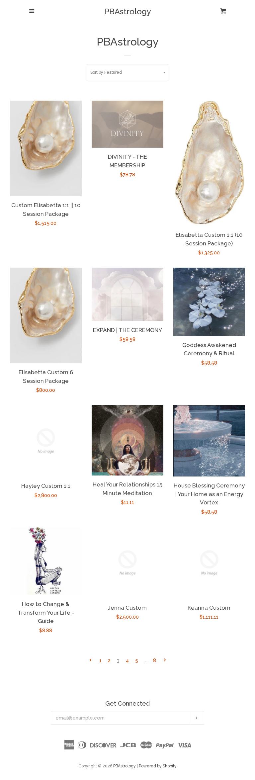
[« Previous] (90, 660)
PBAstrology (127, 12)
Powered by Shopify (158, 766)
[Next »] (165, 660)
